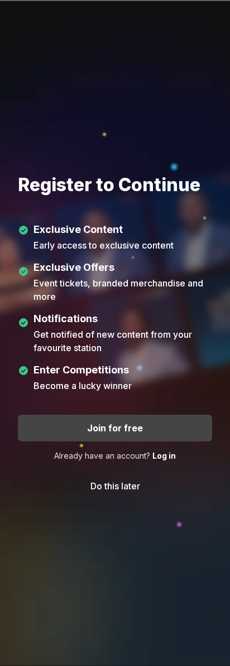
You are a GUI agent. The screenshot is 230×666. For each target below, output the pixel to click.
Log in (164, 455)
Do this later (115, 486)
